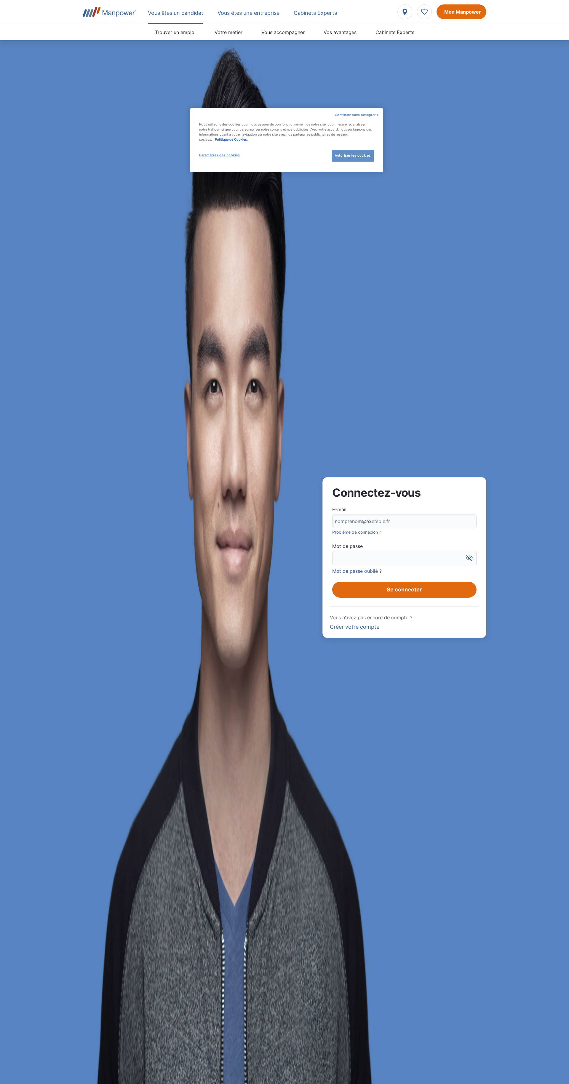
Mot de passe (347, 546)
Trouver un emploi (175, 32)
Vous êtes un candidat (175, 13)
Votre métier (228, 32)
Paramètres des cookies (219, 155)
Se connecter (404, 589)
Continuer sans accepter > (357, 115)
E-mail (339, 509)
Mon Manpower (462, 12)
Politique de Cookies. (231, 139)
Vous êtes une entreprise (248, 13)
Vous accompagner (283, 32)
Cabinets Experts (394, 32)
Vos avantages (340, 32)
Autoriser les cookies (353, 155)
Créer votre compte (354, 627)
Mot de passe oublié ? (357, 571)
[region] (286, 140)
